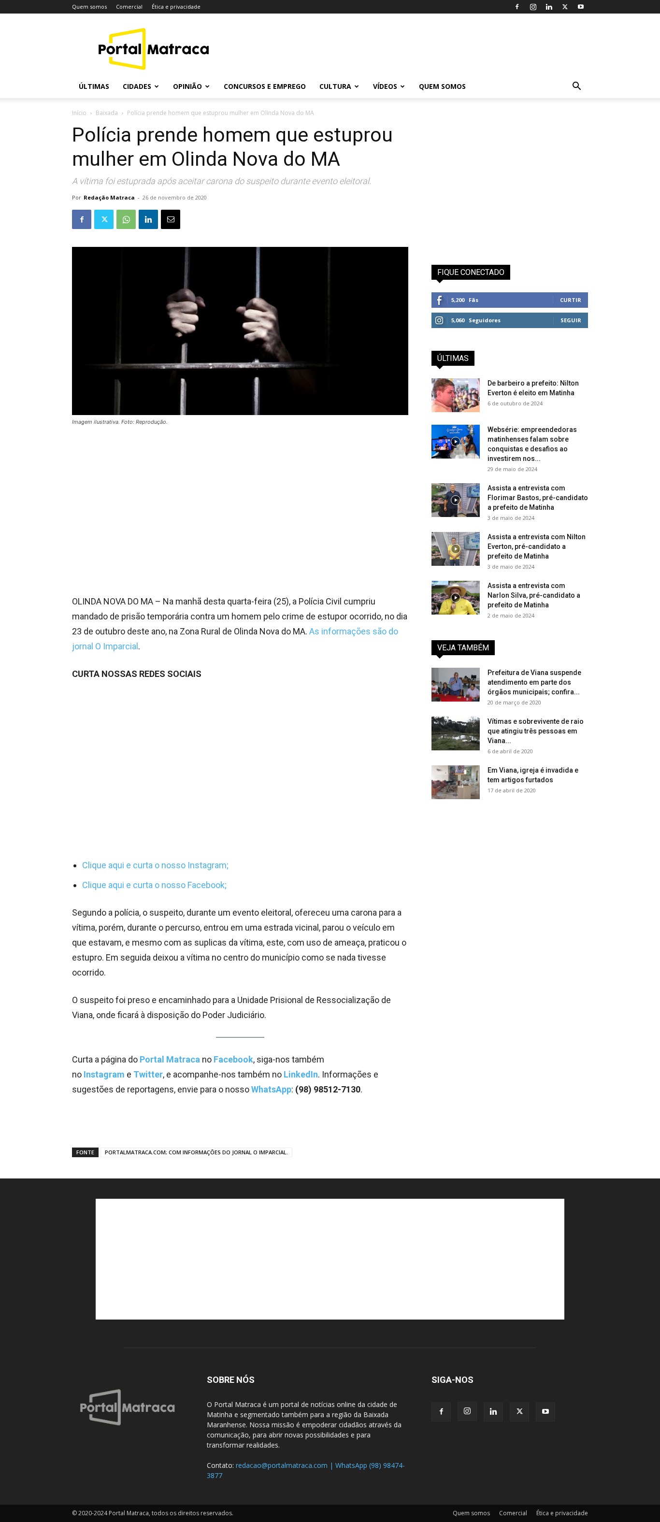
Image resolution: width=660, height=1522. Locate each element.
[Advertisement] (412, 49)
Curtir (570, 299)
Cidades (137, 86)
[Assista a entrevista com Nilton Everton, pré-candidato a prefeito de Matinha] (455, 549)
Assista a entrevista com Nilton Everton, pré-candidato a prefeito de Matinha (537, 546)
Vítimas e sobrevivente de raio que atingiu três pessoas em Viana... (536, 731)
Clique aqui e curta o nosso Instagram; (155, 865)
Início (79, 113)
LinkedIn (301, 1074)
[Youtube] (581, 7)
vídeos (385, 86)
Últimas (94, 86)
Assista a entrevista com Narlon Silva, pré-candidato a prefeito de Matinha (534, 595)
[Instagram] (533, 7)
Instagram (105, 1074)
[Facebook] (517, 7)
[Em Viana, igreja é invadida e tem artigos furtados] (455, 782)
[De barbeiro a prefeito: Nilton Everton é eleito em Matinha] (455, 395)
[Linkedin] (549, 7)
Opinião (187, 86)
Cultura (335, 86)
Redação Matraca (109, 197)
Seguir (570, 320)
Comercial (129, 6)
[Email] (170, 219)
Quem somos (89, 6)
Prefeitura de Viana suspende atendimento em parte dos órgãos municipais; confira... (534, 682)
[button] (576, 87)
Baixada (107, 113)
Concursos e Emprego (265, 86)
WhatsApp (271, 1089)
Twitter (148, 1074)
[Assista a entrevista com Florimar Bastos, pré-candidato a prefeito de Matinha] (455, 500)
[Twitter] (565, 7)
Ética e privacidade (176, 6)
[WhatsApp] (126, 219)
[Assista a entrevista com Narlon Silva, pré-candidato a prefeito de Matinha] (455, 598)
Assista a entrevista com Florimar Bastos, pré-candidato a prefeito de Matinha (538, 497)
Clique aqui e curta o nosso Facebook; (154, 885)
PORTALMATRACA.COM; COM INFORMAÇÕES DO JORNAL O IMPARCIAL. (196, 1152)
